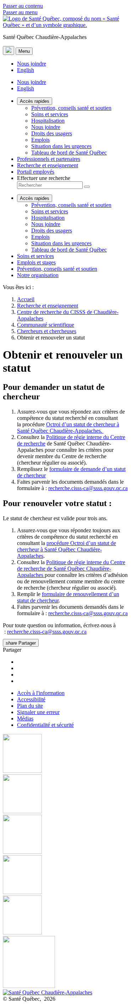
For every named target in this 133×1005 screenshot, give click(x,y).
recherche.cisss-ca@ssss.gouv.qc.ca (88, 488)
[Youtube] (66, 835)
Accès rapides (34, 101)
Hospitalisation (48, 121)
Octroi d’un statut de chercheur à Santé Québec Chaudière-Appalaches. (68, 427)
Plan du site (30, 706)
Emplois (40, 140)
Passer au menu (20, 12)
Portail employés (35, 172)
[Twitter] (66, 875)
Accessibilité (31, 699)
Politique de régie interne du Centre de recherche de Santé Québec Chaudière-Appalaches (71, 568)
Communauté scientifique (45, 325)
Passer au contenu (23, 6)
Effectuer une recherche (43, 178)
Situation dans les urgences (61, 146)
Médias (25, 718)
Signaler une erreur (38, 712)
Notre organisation (38, 275)
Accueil (25, 299)
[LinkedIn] (66, 915)
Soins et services (49, 114)
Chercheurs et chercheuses (46, 331)
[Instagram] (66, 794)
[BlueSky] (66, 962)
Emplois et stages (36, 262)
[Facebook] (66, 754)
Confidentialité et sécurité (45, 725)
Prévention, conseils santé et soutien (71, 108)
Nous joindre (31, 64)
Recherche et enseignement (47, 165)
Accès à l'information (41, 693)
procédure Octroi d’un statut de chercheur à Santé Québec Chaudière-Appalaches (66, 549)
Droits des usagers (51, 133)
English (25, 70)
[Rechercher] (87, 187)
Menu (24, 51)
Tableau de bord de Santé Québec (69, 153)
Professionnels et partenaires (48, 159)
